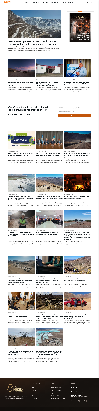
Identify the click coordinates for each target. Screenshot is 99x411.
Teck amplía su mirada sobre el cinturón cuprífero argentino (18, 316)
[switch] (87, 2)
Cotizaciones (35, 393)
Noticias (34, 387)
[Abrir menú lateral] (95, 2)
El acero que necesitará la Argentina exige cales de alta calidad (76, 197)
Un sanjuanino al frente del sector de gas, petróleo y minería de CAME (76, 83)
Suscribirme (75, 115)
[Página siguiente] (51, 372)
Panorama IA (35, 398)
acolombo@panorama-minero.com (79, 392)
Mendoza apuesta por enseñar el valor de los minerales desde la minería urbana (21, 155)
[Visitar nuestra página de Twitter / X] (75, 401)
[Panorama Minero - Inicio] (7, 2)
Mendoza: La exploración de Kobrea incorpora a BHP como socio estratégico (49, 197)
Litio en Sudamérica (56, 387)
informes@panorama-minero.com (78, 389)
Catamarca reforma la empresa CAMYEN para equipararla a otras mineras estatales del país (47, 83)
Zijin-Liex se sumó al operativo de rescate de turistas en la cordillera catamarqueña (47, 234)
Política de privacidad (89, 409)
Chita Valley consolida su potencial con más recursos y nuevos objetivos (77, 279)
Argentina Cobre (55, 393)
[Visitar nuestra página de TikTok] (87, 401)
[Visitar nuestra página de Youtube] (81, 401)
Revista (34, 390)
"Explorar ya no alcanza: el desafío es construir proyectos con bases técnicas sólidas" (21, 83)
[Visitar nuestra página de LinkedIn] (84, 401)
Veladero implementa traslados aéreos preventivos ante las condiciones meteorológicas (21, 352)
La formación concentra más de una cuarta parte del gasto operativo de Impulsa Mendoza (48, 280)
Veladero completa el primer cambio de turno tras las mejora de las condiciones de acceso (33, 43)
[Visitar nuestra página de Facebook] (72, 401)
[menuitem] (28, 2)
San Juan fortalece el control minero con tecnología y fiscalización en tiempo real (76, 316)
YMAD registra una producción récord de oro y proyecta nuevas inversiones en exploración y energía (49, 316)
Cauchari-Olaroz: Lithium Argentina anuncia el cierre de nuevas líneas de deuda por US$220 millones (20, 198)
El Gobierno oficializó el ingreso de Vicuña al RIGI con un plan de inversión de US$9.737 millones (21, 234)
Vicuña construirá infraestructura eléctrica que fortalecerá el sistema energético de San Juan (20, 280)
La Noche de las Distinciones (58, 398)
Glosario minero (36, 395)
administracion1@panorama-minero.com (80, 396)
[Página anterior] (47, 372)
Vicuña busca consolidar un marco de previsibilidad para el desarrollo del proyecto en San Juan (77, 155)
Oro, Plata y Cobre (55, 395)
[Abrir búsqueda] (91, 2)
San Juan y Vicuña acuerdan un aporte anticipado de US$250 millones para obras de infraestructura (49, 155)
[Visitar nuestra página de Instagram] (78, 401)
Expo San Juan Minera (56, 390)
